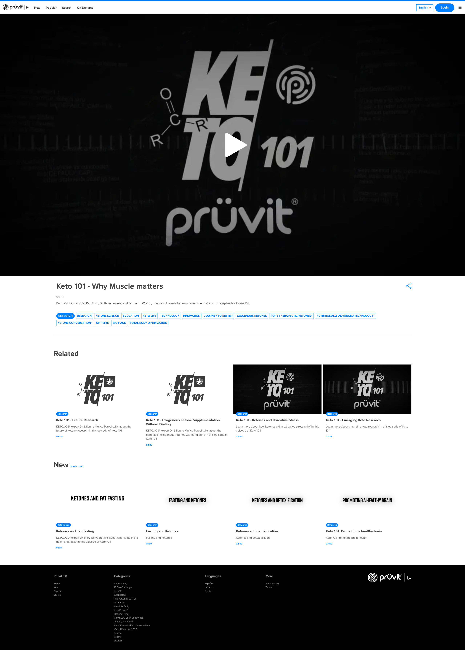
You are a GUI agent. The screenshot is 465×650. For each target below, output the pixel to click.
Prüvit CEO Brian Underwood (128, 617)
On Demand (85, 8)
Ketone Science (107, 315)
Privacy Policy (272, 583)
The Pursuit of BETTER (125, 598)
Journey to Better (218, 315)
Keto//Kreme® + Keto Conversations (132, 625)
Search (67, 8)
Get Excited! (120, 595)
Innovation (191, 315)
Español (118, 633)
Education (131, 315)
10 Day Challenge (123, 587)
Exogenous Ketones (251, 315)
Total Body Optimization (148, 323)
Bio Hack (119, 323)
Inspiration (119, 602)
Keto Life (149, 315)
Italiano (118, 636)
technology (169, 315)
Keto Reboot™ (121, 610)
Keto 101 (118, 591)
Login (445, 7)
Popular (51, 8)
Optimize (102, 323)
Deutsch (118, 640)
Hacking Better (121, 614)
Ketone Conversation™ (75, 323)
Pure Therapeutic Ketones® (291, 315)
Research (65, 315)
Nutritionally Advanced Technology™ (345, 315)
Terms (269, 587)
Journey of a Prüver (124, 621)
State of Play (120, 583)
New (37, 8)
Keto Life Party (121, 606)
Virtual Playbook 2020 (125, 629)
